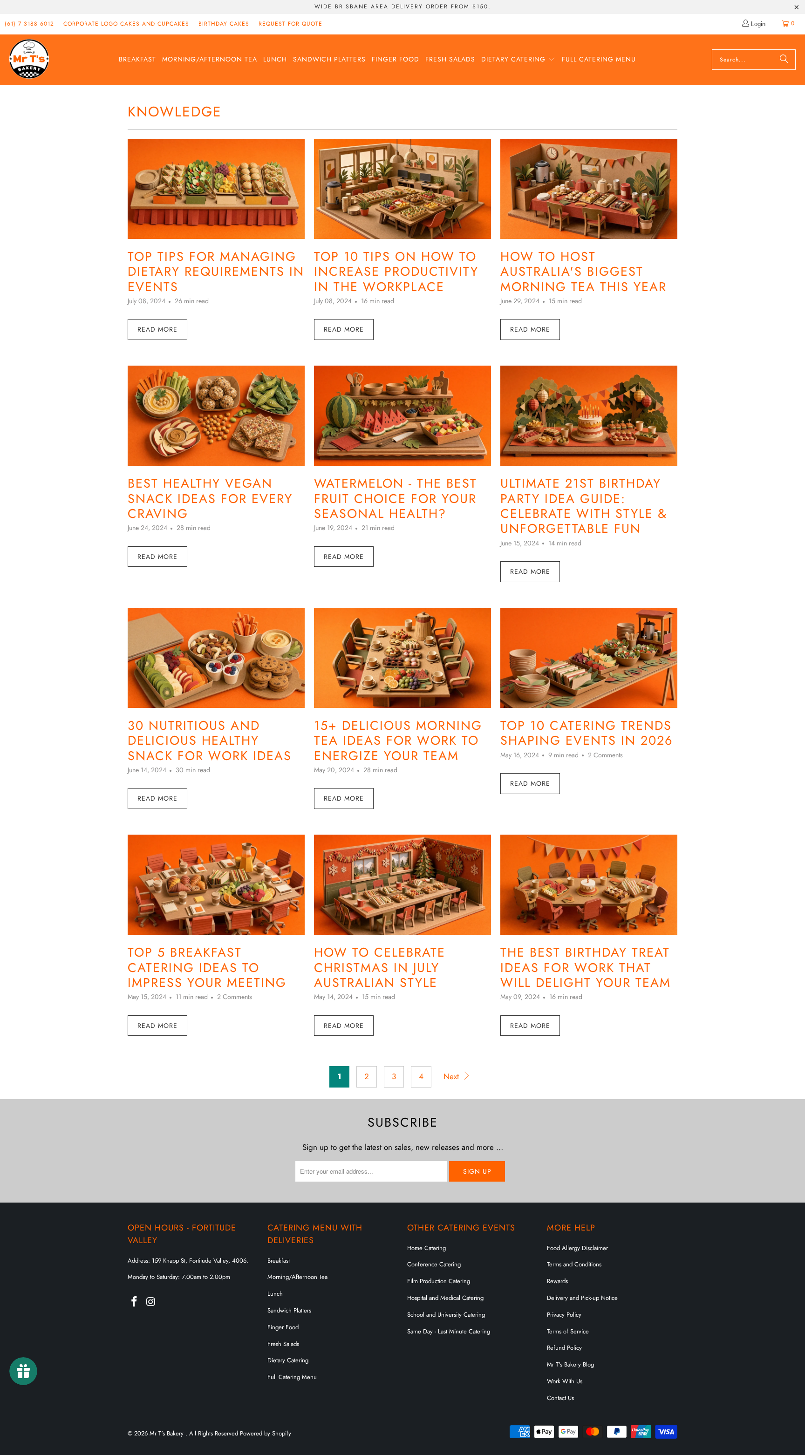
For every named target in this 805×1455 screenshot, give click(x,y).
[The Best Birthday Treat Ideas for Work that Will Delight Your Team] (588, 885)
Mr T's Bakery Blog (570, 1364)
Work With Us (564, 1381)
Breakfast (278, 1260)
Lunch (275, 1293)
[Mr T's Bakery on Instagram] (151, 1302)
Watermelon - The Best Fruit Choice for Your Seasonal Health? (395, 498)
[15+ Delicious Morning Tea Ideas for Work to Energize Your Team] (402, 658)
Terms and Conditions (574, 1264)
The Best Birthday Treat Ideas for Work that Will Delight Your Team (585, 967)
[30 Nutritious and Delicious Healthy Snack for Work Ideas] (216, 658)
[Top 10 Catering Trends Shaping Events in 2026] (588, 658)
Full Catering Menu (292, 1377)
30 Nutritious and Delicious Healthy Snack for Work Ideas (210, 740)
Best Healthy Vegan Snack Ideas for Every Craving (210, 498)
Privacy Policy (564, 1314)
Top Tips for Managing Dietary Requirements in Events (216, 271)
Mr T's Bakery (167, 1433)
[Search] (784, 59)
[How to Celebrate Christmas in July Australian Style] (402, 885)
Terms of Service (568, 1331)
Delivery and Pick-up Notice (582, 1297)
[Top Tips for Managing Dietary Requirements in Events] (216, 189)
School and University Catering (446, 1314)
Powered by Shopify (265, 1433)
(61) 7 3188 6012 (29, 24)
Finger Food (283, 1327)
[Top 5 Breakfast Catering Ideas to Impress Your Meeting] (216, 885)
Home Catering (426, 1248)
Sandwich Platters (289, 1310)
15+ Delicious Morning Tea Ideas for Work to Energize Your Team (398, 740)
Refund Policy (564, 1347)
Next (452, 1076)
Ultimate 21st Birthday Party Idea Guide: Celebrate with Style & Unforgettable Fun (583, 505)
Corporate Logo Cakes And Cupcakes (126, 24)
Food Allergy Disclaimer (577, 1248)
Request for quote (290, 24)
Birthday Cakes (223, 24)
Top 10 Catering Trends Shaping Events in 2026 (586, 732)
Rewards (557, 1281)
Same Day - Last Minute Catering (448, 1331)
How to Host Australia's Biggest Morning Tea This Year (583, 271)
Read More (157, 329)
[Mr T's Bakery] (29, 60)
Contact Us (560, 1398)
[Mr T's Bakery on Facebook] (135, 1302)
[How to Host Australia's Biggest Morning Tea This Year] (588, 189)
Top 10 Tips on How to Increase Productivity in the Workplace (396, 271)
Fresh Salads (283, 1343)
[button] (518, 60)
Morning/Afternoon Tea (297, 1276)
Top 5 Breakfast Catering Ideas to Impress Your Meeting (207, 967)
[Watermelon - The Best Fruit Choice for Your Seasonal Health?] (402, 416)
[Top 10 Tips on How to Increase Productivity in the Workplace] (402, 189)
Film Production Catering (438, 1281)
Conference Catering (434, 1264)
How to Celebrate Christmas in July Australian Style (379, 967)
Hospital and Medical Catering (445, 1297)
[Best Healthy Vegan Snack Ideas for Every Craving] (216, 416)
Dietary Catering (287, 1360)
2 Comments (605, 755)
